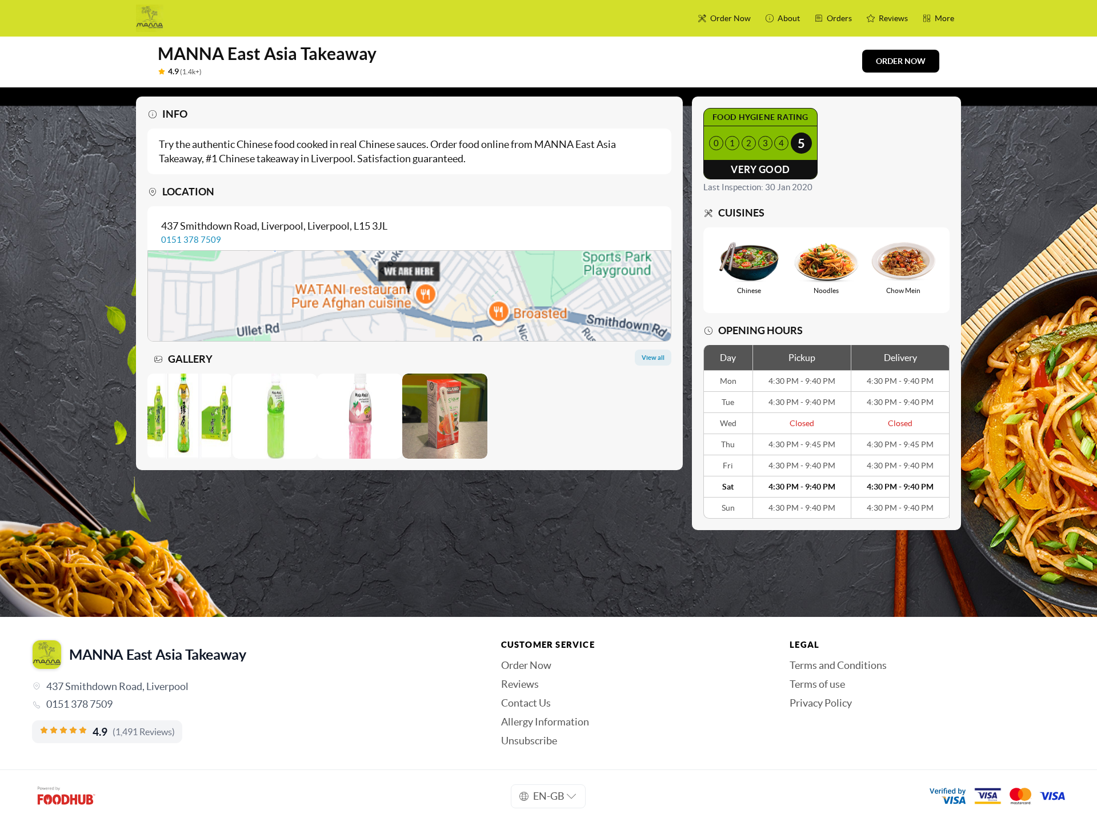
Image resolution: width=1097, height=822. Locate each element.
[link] (250, 704)
